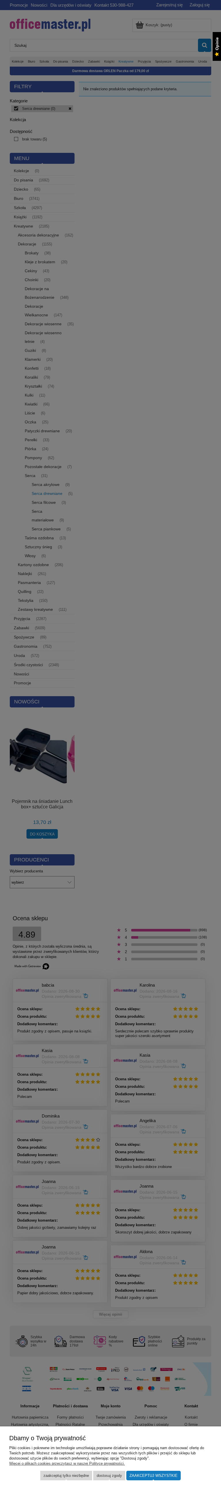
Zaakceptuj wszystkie (153, 1475)
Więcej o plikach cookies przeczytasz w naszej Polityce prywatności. (67, 1463)
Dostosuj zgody (109, 1475)
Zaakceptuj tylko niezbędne (66, 1475)
